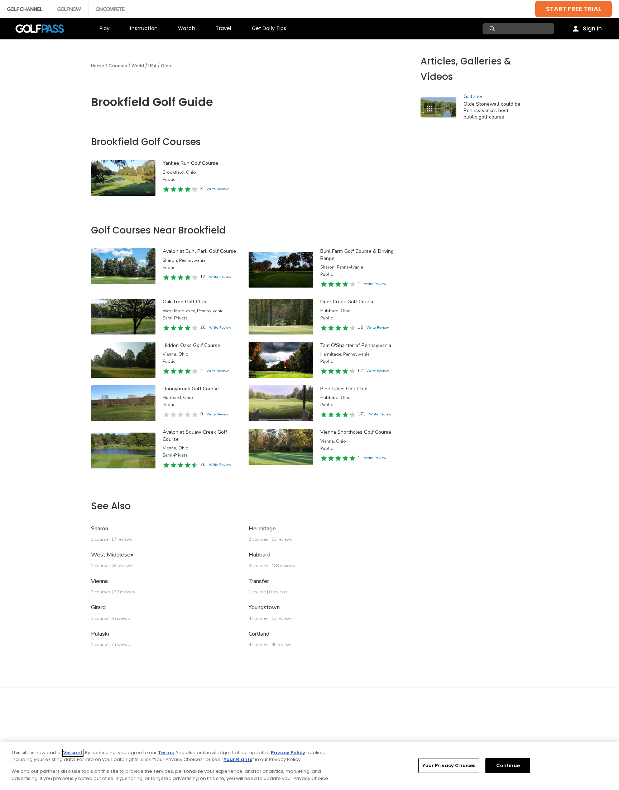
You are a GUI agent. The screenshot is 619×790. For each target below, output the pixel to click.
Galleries (474, 96)
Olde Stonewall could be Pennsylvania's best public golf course (492, 110)
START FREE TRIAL (573, 8)
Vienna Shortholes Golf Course (355, 432)
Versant (73, 752)
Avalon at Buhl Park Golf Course (199, 251)
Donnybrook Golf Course (191, 388)
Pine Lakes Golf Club (344, 388)
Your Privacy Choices (449, 765)
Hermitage (262, 529)
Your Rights (238, 759)
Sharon (99, 529)
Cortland (259, 634)
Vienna (99, 581)
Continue (508, 765)
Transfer (259, 581)
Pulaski (100, 634)
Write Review (217, 189)
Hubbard (259, 555)
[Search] (493, 28)
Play (105, 28)
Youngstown (264, 607)
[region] (309, 766)
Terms (166, 752)
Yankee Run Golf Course (190, 163)
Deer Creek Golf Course (347, 301)
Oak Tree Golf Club (184, 301)
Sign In (592, 28)
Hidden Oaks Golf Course (191, 345)
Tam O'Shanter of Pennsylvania (355, 345)
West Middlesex (112, 555)
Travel (223, 28)
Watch (186, 28)
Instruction (144, 28)
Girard (98, 607)
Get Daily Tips (269, 28)
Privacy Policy (288, 752)
